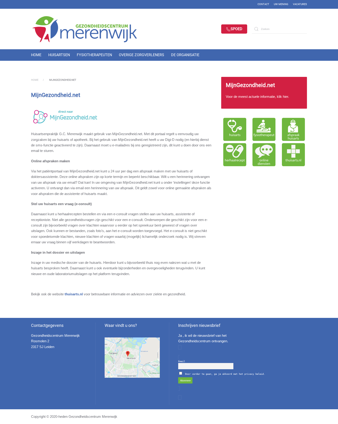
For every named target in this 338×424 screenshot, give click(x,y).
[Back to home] (88, 29)
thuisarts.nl (74, 294)
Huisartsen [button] (59, 55)
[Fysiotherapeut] (264, 129)
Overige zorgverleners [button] (141, 55)
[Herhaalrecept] (234, 154)
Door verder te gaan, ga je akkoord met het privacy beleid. (225, 374)
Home (36, 55)
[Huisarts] (234, 129)
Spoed (236, 29)
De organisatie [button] (185, 55)
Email (181, 361)
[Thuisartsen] (293, 154)
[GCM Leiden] (132, 357)
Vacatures (300, 4)
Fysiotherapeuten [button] (94, 55)
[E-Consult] (264, 154)
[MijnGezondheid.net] (264, 93)
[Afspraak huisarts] (293, 129)
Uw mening (281, 4)
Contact (263, 4)
